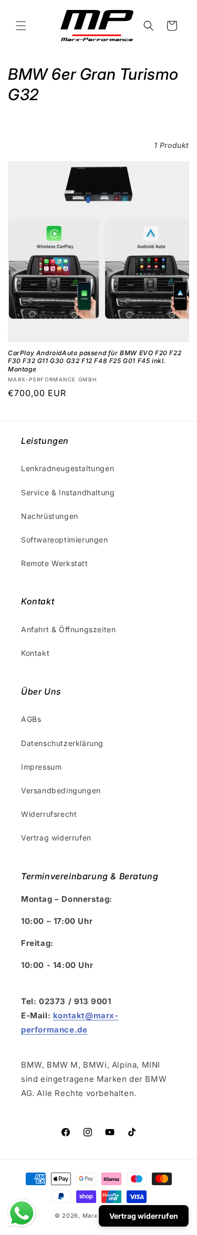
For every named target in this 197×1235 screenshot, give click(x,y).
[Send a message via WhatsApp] (21, 1213)
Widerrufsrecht (49, 814)
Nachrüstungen (49, 516)
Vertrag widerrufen (56, 837)
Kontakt (35, 652)
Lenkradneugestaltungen (67, 468)
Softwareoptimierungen (64, 539)
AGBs (31, 719)
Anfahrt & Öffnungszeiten (68, 629)
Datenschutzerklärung (62, 743)
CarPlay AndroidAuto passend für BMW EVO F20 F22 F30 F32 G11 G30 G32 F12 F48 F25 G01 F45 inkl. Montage (94, 361)
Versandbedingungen (61, 790)
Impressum (41, 766)
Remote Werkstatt (54, 563)
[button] (21, 25)
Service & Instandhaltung (68, 492)
